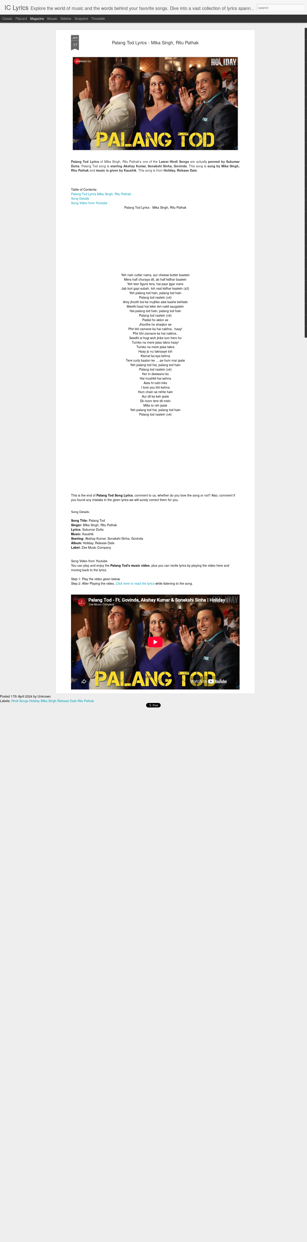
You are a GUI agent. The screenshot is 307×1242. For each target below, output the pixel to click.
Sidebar (65, 18)
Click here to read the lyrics (135, 583)
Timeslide (98, 18)
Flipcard (21, 18)
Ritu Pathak (86, 700)
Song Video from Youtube (89, 203)
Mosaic (52, 18)
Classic (7, 18)
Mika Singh (48, 700)
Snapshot (81, 18)
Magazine (37, 18)
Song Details (80, 198)
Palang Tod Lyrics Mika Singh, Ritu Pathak (101, 194)
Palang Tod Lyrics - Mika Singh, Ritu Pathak (155, 42)
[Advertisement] (155, 241)
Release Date (67, 700)
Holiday (34, 700)
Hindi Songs (19, 700)
